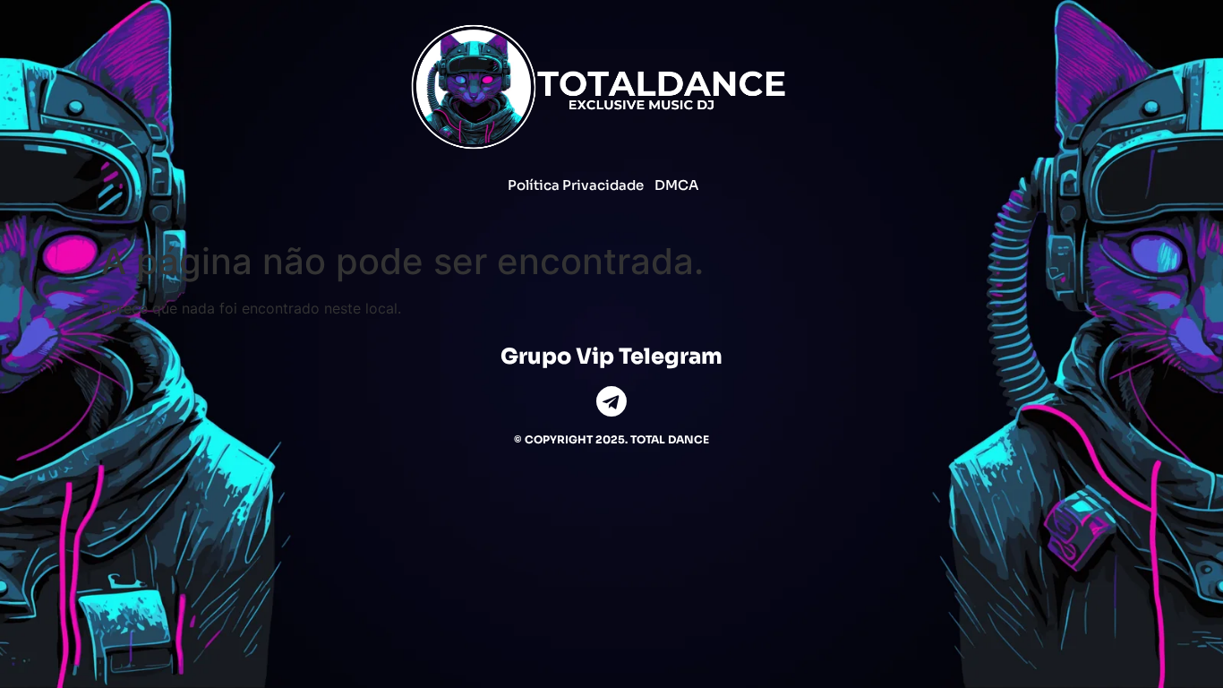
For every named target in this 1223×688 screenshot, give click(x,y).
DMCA (676, 185)
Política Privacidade (576, 185)
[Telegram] (612, 401)
